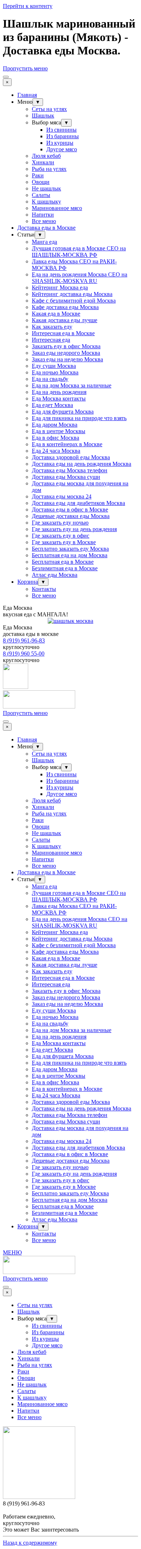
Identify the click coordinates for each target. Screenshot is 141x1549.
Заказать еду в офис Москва (66, 346)
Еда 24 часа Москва (56, 451)
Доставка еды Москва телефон (69, 470)
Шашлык (43, 115)
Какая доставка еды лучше (64, 320)
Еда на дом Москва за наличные (71, 385)
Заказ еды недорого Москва (66, 353)
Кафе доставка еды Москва (65, 307)
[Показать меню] (6, 77)
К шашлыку (46, 201)
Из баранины (62, 136)
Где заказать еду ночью (60, 522)
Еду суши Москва (54, 366)
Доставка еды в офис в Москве (70, 509)
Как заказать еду (52, 327)
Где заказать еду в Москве (64, 542)
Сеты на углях (49, 109)
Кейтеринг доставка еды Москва (72, 294)
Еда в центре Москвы (58, 431)
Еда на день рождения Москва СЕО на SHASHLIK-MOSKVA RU (79, 277)
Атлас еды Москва (54, 575)
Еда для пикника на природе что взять (79, 418)
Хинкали (43, 162)
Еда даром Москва (54, 425)
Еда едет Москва (52, 405)
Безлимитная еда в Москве (65, 568)
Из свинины (61, 130)
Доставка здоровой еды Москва (71, 457)
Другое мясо (61, 149)
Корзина (27, 582)
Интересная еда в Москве (63, 333)
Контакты (44, 589)
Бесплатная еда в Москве (63, 562)
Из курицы (59, 143)
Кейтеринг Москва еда (60, 287)
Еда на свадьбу (50, 379)
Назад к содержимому (30, 1543)
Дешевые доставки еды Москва (71, 516)
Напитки (43, 214)
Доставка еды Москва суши (66, 477)
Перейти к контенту (27, 6)
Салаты (41, 195)
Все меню (44, 221)
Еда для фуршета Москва (63, 411)
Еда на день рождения (59, 392)
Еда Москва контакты (59, 398)
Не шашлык (46, 188)
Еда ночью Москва (55, 372)
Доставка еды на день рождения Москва (81, 464)
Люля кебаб (46, 156)
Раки (38, 175)
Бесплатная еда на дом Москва (69, 555)
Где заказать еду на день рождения (74, 529)
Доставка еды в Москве (46, 228)
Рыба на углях (49, 169)
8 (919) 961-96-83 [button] (24, 640)
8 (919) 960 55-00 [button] (23, 653)
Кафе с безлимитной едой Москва (74, 300)
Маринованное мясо (57, 208)
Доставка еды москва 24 (61, 496)
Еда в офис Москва (55, 438)
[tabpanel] (70, 611)
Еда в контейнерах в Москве (67, 444)
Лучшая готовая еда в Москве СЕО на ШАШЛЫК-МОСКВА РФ (79, 251)
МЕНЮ (12, 1252)
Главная (27, 95)
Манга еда (44, 242)
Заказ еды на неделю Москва (67, 359)
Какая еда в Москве (56, 314)
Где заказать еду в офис (60, 536)
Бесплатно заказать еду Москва (70, 549)
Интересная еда (51, 340)
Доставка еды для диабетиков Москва (78, 503)
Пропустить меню (25, 68)
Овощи (41, 182)
